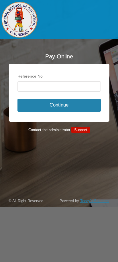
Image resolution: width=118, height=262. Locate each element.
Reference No (30, 76)
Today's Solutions (94, 201)
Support (80, 130)
